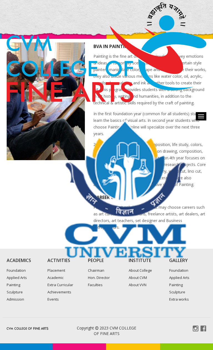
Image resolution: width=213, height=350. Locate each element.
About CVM (138, 277)
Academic (55, 277)
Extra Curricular (60, 284)
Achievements (59, 291)
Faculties (95, 284)
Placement (56, 270)
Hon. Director (99, 277)
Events (53, 299)
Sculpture (15, 291)
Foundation (16, 270)
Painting (13, 284)
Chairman (96, 270)
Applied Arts (17, 277)
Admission (15, 299)
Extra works (179, 299)
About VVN (137, 284)
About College (140, 270)
